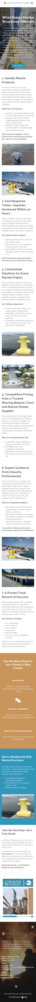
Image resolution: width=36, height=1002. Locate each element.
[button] (12, 986)
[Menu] (32, 3)
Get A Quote (10, 958)
